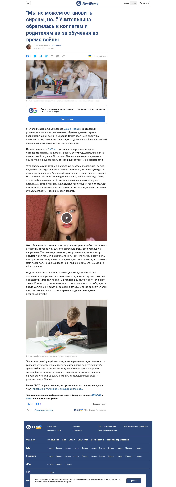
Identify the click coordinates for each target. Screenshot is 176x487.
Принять (134, 481)
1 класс (50, 448)
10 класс (128, 448)
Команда (76, 426)
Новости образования (117, 440)
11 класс (138, 448)
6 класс (94, 448)
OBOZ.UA (30, 440)
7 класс (102, 448)
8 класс (111, 448)
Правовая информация (107, 426)
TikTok (51, 149)
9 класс (119, 448)
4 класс (76, 448)
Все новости (97, 440)
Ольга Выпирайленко (41, 45)
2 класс (59, 448)
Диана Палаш (72, 128)
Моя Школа (56, 45)
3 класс (68, 448)
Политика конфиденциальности (135, 426)
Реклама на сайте (54, 430)
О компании (52, 426)
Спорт (72, 440)
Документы (77, 430)
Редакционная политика (44, 410)
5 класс (85, 448)
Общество (83, 440)
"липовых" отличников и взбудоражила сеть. (57, 388)
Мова (126, 3)
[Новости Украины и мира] (78, 410)
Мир (64, 440)
